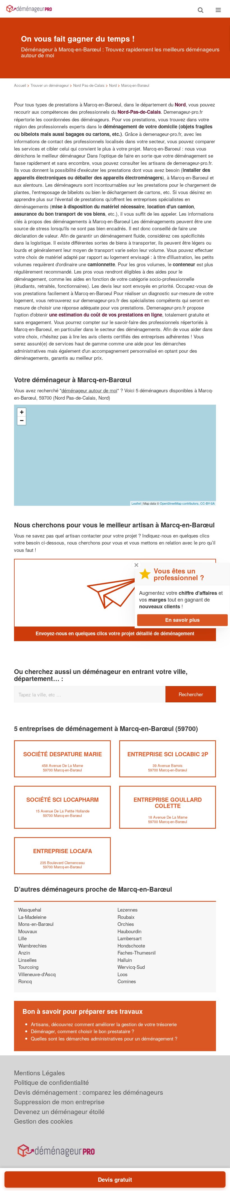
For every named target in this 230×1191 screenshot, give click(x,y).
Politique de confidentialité (51, 1082)
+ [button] (22, 412)
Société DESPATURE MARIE (62, 754)
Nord (113, 85)
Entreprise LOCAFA (62, 851)
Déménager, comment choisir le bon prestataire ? (82, 1031)
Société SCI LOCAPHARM (62, 799)
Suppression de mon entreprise (59, 1101)
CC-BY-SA (207, 503)
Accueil (20, 85)
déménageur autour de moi (89, 390)
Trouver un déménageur (50, 85)
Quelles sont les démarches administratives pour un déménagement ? (104, 1038)
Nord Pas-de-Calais (89, 85)
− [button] (22, 420)
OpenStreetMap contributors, (180, 503)
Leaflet (136, 503)
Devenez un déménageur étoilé (59, 1111)
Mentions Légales (39, 1072)
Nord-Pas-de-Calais (139, 111)
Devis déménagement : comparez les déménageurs (88, 1092)
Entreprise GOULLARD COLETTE (168, 802)
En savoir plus (182, 619)
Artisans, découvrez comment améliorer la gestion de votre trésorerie (104, 1024)
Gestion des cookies (43, 1121)
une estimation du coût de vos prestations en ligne (105, 314)
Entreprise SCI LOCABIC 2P (167, 754)
